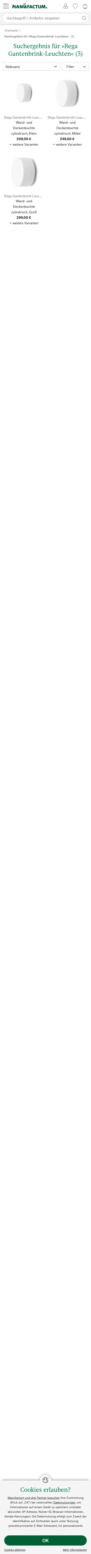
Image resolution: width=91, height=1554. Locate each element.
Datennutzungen (64, 1502)
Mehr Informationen (75, 1549)
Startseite (11, 30)
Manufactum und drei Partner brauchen (34, 1497)
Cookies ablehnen (15, 1549)
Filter (70, 66)
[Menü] (6, 6)
